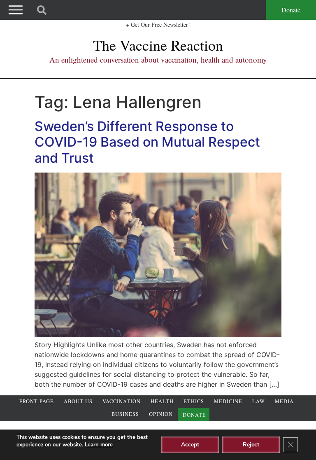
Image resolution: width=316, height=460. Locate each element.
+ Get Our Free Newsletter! (158, 24)
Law (258, 401)
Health (162, 401)
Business (125, 414)
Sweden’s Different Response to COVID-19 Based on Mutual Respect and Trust (147, 142)
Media (284, 401)
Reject (251, 444)
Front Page (36, 401)
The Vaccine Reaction (158, 45)
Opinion (161, 414)
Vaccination (121, 401)
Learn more (99, 444)
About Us (78, 401)
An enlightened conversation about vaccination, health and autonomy (158, 59)
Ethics (194, 401)
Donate (290, 9)
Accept (190, 444)
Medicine (228, 401)
